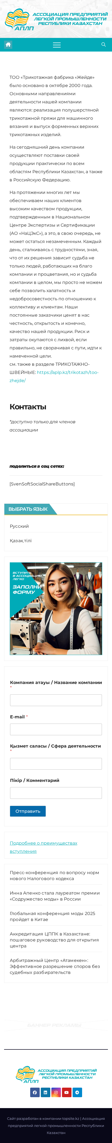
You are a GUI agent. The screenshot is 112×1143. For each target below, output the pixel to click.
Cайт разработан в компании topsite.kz (43, 1118)
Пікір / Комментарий (34, 780)
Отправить (27, 811)
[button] (103, 44)
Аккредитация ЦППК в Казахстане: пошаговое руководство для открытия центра (54, 940)
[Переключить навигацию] (56, 44)
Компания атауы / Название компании (56, 685)
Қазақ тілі (21, 540)
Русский (19, 526)
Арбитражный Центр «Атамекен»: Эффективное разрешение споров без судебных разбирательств (55, 966)
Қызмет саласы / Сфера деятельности (55, 748)
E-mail (19, 716)
